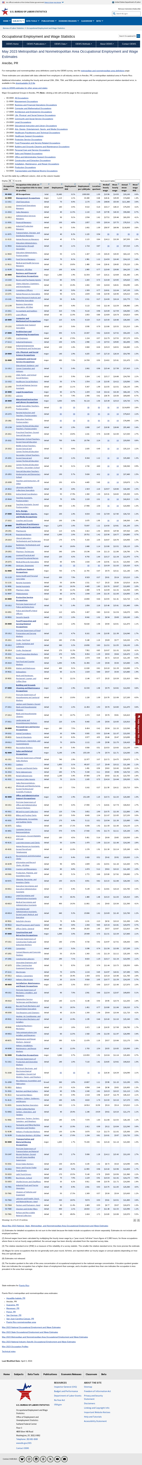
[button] (134, 1220)
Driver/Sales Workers (25, 1164)
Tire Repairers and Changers (27, 1012)
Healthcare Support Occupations (29, 136)
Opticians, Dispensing (25, 565)
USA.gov (58, 1404)
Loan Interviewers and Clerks (28, 842)
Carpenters (20, 948)
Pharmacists (21, 531)
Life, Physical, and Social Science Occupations (35, 115)
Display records (11, 181)
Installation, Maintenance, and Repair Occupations (37, 164)
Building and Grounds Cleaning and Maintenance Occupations (42, 146)
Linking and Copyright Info (96, 1407)
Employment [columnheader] (57, 187)
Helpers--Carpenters (24, 975)
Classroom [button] (86, 21)
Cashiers (19, 764)
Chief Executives (23, 201)
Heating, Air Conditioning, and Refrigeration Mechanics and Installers (28, 1019)
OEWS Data (60, 44)
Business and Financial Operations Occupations (36, 105)
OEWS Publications (36, 44)
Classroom (91, 1374)
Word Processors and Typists (28, 925)
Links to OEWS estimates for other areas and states (24, 88)
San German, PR (13, 1315)
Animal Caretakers (23, 733)
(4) (108, 246)
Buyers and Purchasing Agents (28, 280)
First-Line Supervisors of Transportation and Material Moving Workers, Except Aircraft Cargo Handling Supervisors (27, 1154)
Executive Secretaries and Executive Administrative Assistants (27, 889)
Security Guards (22, 617)
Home (6, 1374)
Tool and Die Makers (24, 1095)
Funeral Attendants (24, 737)
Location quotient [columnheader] (96, 187)
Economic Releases (71, 1374)
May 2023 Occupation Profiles (15, 1346)
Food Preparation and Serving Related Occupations (37, 143)
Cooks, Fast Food (23, 640)
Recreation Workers (24, 747)
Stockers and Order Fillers (27, 1209)
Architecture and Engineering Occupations (33, 112)
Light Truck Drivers (23, 1174)
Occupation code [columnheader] (8, 187)
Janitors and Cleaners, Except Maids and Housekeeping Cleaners (28, 707)
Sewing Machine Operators (27, 1105)
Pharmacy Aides (22, 590)
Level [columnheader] (46, 187)
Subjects (18, 1374)
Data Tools (33, 1374)
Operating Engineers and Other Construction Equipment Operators (26, 965)
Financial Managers (23, 222)
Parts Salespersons (24, 772)
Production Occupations (25, 167)
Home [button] (6, 21)
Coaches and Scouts (24, 520)
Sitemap (88, 1386)
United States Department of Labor (127, 2)
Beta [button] (98, 21)
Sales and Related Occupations (28, 153)
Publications (50, 1374)
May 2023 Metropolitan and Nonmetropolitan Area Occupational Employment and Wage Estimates (45, 1337)
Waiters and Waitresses (25, 668)
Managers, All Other (24, 269)
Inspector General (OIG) (65, 1386)
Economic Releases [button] (68, 21)
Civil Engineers (22, 338)
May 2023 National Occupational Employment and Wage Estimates (31, 1327)
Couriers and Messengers (26, 869)
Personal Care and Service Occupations (32, 150)
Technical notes (9, 1351)
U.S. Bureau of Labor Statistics (28, 11)
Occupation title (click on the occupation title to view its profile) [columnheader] (29, 187)
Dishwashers (21, 672)
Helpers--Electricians (24, 979)
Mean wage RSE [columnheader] (135, 187)
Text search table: (107, 181)
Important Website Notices (97, 1412)
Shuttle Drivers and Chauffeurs (28, 1181)
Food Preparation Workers (27, 654)
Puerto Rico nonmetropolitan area (21, 1322)
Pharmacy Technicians (25, 551)
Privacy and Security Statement (93, 1397)
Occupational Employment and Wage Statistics (46, 28)
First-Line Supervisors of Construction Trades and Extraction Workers (26, 942)
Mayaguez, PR (12, 1308)
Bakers (19, 1087)
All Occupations (21, 98)
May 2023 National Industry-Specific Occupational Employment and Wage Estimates (39, 1342)
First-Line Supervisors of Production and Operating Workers (27, 1062)
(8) (108, 234)
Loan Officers (21, 314)
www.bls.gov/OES (23, 1443)
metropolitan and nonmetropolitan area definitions (103, 71)
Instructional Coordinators (26, 494)
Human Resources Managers (27, 239)
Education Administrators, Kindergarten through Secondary (26, 246)
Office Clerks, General (25, 928)
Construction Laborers (25, 959)
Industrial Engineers (24, 342)
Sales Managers (22, 212)
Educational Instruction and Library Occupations (36, 126)
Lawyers (19, 395)
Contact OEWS (22, 1448)
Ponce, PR (11, 1312)
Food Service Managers (25, 259)
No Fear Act (59, 1400)
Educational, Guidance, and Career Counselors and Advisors (27, 368)
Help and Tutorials (93, 1416)
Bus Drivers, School (24, 1178)
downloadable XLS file (25, 83)
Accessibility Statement (95, 1421)
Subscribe (137, 9)
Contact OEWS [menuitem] (129, 44)
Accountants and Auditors (26, 311)
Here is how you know (53, 2)
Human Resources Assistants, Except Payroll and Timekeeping (28, 849)
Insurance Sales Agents (25, 779)
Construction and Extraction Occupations (33, 160)
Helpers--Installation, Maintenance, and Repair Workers (26, 1048)
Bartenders (20, 658)
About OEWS (106, 44)
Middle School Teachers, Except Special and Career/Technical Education (27, 448)
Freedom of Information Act (97, 1391)
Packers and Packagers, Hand (28, 1205)
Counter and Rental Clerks (26, 768)
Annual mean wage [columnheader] (125, 187)
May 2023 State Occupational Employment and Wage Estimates (30, 1332)
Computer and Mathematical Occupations (33, 108)
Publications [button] (48, 21)
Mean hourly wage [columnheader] (115, 187)
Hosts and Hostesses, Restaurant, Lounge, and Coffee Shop (26, 678)
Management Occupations (26, 101)
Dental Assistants (23, 586)
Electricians (21, 972)
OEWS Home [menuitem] (12, 44)
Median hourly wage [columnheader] (106, 187)
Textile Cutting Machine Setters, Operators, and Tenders (26, 1112)
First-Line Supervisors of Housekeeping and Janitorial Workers (27, 697)
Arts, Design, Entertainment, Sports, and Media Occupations (41, 129)
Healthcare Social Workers (27, 381)
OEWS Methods (82, 44)
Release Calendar (125, 9)
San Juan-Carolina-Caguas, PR (20, 1319)
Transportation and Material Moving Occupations (36, 171)
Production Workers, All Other (28, 1135)
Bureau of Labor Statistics (13, 28)
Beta (103, 1374)
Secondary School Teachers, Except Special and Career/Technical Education (28, 458)
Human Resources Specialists (28, 294)
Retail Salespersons (24, 775)
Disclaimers (89, 1403)
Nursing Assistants (23, 582)
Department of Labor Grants (67, 1395)
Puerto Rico (24, 1285)
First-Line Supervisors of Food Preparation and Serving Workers (28, 633)
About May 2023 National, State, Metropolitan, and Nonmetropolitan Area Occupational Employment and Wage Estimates (55, 1226)
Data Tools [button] (31, 21)
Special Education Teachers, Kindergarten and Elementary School (28, 474)
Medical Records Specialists (27, 562)
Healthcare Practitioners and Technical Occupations (37, 132)
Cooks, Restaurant (23, 650)
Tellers (18, 825)
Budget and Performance (66, 1391)
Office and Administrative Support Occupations (35, 157)
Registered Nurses (23, 534)
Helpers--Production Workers (28, 1131)
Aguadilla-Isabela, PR (15, 1298)
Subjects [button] (17, 21)
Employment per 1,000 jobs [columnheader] (84, 187)
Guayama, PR (12, 1305)
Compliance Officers (24, 290)
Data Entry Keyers (23, 921)
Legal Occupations (23, 122)
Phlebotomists (22, 593)
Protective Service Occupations (28, 139)
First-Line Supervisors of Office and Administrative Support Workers (26, 805)
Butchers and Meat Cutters (27, 1091)
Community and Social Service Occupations (34, 119)
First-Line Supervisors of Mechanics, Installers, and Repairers (26, 993)
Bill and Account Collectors (27, 811)
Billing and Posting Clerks (26, 815)
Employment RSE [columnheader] (70, 187)
